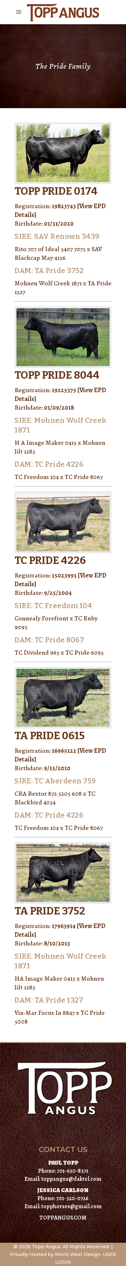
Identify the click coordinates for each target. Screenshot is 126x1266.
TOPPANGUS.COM (63, 1217)
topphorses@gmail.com (71, 1206)
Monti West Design (77, 1254)
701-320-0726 (72, 1198)
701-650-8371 (72, 1171)
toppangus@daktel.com (71, 1179)
